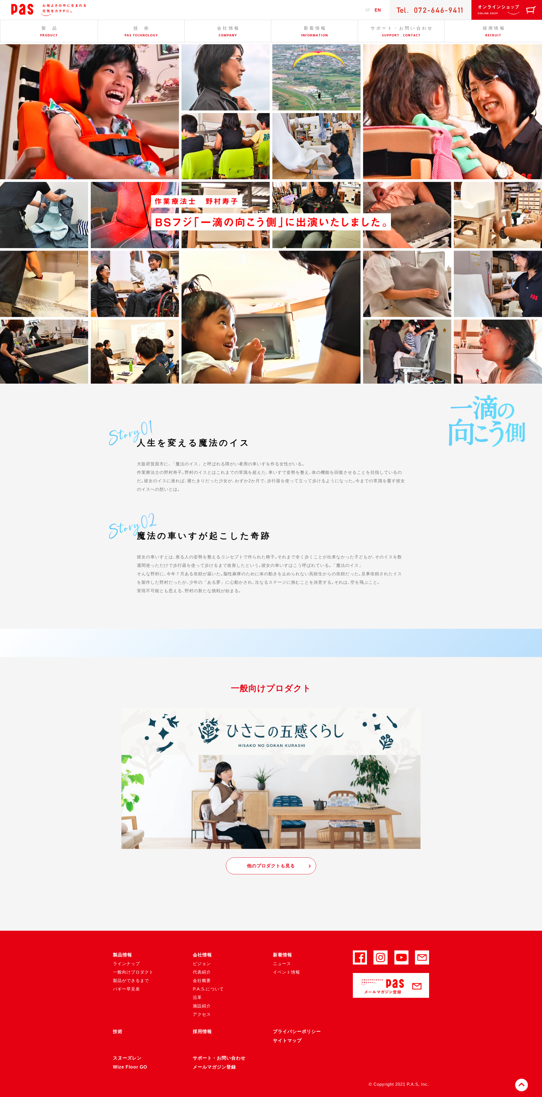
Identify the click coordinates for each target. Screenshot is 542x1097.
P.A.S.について (208, 989)
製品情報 (122, 954)
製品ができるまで (131, 980)
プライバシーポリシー (297, 1031)
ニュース (282, 963)
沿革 (197, 997)
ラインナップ (126, 963)
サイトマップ (287, 1040)
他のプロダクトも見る (271, 865)
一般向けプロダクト (133, 972)
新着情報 (282, 954)
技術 (118, 1031)
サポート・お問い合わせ (219, 1058)
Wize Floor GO (130, 1067)
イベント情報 (286, 972)
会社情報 (202, 954)
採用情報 (202, 1031)
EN (378, 10)
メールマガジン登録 (214, 1067)
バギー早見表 (126, 989)
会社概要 (202, 980)
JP (367, 10)
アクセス (202, 1014)
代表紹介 (202, 972)
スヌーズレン (127, 1058)
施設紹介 (202, 1005)
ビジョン (202, 963)
